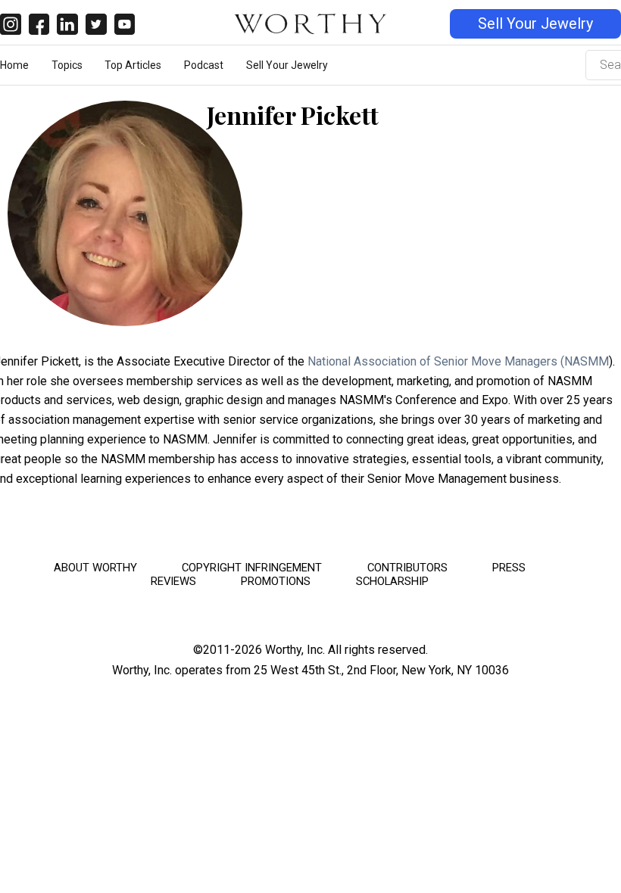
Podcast (203, 65)
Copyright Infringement (252, 567)
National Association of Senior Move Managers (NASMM (458, 361)
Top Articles (133, 65)
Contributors (407, 567)
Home (14, 65)
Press (509, 567)
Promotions (275, 581)
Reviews (173, 581)
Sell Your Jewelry (535, 24)
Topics (67, 65)
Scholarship (392, 581)
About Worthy (95, 567)
